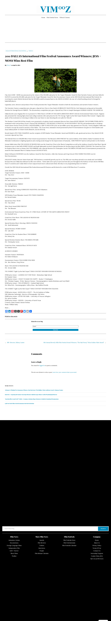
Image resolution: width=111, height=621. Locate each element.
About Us (97, 543)
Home (43, 17)
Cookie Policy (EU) (97, 556)
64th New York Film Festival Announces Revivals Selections (19, 403)
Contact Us (96, 551)
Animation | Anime (14, 540)
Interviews (42, 548)
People (42, 551)
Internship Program (97, 553)
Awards (41, 540)
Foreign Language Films (14, 545)
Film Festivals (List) (69, 543)
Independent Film (14, 548)
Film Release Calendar (41, 553)
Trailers (41, 545)
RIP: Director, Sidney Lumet (15, 342)
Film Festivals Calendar (69, 545)
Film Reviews (42, 543)
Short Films (14, 553)
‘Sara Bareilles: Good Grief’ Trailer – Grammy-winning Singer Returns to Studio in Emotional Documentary (32, 399)
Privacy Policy (96, 545)
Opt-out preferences (96, 559)
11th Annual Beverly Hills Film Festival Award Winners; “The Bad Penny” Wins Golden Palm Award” (73, 342)
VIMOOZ (31, 51)
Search (103, 528)
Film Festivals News (69, 540)
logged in (42, 365)
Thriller (14, 556)
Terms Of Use (97, 548)
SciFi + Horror (14, 551)
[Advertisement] (55, 30)
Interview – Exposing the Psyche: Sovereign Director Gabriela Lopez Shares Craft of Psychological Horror (31, 394)
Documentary (14, 543)
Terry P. (9, 65)
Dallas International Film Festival (16, 51)
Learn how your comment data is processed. (65, 372)
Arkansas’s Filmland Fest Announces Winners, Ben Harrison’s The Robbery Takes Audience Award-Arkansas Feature (34, 390)
